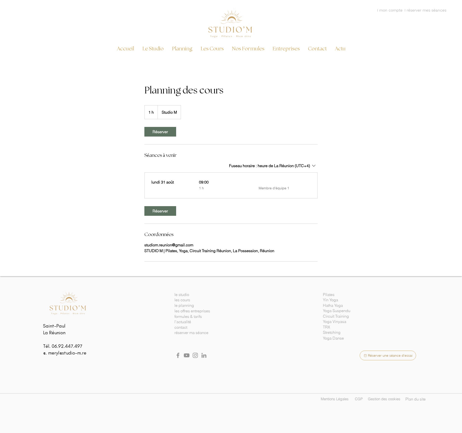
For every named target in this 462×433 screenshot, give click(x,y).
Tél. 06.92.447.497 (62, 346)
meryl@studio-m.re (67, 353)
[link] (160, 132)
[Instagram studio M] (195, 355)
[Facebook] (177, 355)
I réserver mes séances (425, 10)
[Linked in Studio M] (203, 355)
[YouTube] (186, 355)
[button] (344, 294)
